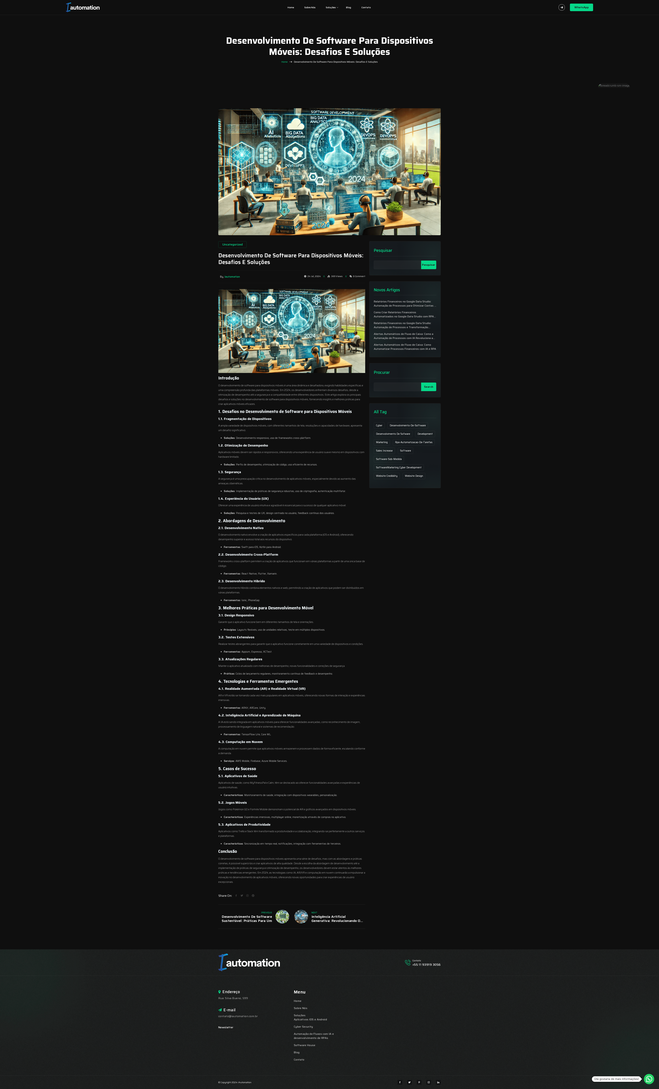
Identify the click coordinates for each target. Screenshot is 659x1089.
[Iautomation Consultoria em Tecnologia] (83, 7)
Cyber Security (303, 1026)
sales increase (384, 451)
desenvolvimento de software (238, 385)
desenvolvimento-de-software (408, 425)
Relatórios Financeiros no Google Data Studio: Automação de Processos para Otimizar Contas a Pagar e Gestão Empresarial (405, 304)
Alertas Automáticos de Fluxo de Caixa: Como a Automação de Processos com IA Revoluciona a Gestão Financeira (403, 336)
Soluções (331, 7)
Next (314, 912)
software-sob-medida (389, 459)
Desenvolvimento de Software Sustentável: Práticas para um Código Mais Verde (247, 919)
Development (425, 434)
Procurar (382, 372)
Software (405, 451)
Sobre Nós (309, 7)
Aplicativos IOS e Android (310, 1019)
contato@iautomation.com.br (238, 1016)
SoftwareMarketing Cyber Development (399, 467)
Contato (366, 7)
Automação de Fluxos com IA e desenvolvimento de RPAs (314, 1036)
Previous (266, 912)
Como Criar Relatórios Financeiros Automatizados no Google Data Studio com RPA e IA (405, 314)
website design (414, 476)
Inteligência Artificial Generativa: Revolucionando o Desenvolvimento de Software (336, 919)
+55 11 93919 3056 (426, 964)
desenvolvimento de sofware (393, 434)
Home (290, 7)
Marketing (382, 442)
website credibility (386, 476)
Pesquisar (383, 250)
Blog (348, 7)
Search (428, 387)
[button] (649, 1079)
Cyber (379, 425)
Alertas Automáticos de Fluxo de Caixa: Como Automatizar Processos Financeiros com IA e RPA (405, 347)
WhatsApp (581, 7)
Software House (304, 1045)
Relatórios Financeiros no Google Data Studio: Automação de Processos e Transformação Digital (402, 325)
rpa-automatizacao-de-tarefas (413, 442)
